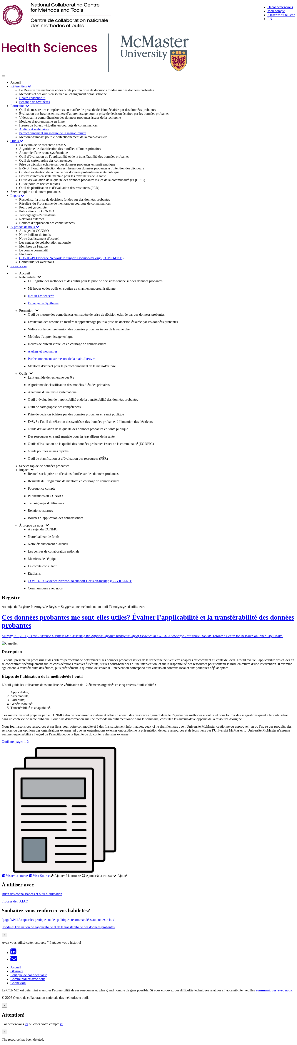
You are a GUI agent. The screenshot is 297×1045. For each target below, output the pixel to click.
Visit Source (41, 876)
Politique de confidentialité (28, 975)
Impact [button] (15, 195)
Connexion (18, 983)
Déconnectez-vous (280, 7)
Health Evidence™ (32, 98)
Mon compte (276, 11)
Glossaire (16, 971)
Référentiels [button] (19, 86)
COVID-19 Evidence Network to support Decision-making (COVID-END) (71, 258)
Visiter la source (16, 876)
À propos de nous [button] (23, 227)
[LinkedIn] (14, 953)
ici (26, 1024)
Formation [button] (17, 106)
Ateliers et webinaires (34, 129)
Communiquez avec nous (27, 979)
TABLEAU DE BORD (18, 266)
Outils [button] (15, 141)
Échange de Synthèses (34, 102)
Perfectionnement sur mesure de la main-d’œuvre (52, 133)
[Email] (14, 959)
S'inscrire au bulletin (281, 15)
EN (269, 19)
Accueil (15, 967)
